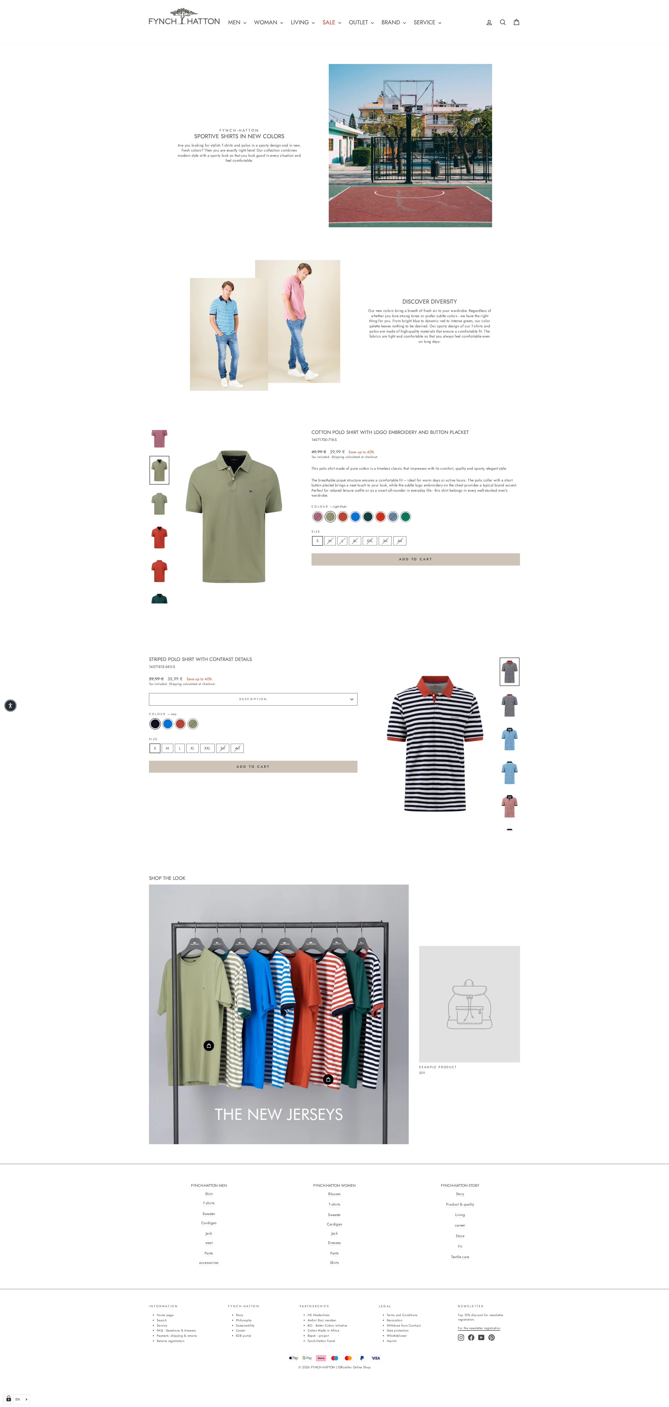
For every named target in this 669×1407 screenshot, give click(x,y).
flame (380, 516)
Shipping (338, 457)
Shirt (209, 1193)
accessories (208, 1262)
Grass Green (405, 516)
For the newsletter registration (479, 1328)
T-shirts (209, 1203)
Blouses (334, 1193)
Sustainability (245, 1325)
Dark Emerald (368, 516)
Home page (165, 1315)
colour (329, 507)
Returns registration (170, 1341)
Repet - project (318, 1335)
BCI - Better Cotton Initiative (327, 1325)
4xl (399, 540)
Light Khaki (330, 516)
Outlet (359, 22)
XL (355, 540)
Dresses (334, 1242)
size (316, 532)
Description (253, 699)
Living (460, 1214)
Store (460, 1236)
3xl (385, 540)
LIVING (301, 22)
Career (240, 1330)
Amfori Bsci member (322, 1320)
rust (343, 516)
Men (235, 22)
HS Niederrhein (319, 1315)
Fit (460, 1246)
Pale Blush (318, 516)
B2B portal (243, 1335)
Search (161, 1320)
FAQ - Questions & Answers (176, 1330)
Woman (266, 22)
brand (392, 22)
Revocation (394, 1320)
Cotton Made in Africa (323, 1330)
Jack (209, 1233)
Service (425, 22)
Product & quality (460, 1204)
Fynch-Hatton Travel (321, 1341)
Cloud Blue (393, 516)
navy (155, 724)
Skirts (334, 1262)
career (460, 1225)
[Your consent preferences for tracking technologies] (8, 1398)
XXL (370, 540)
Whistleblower (397, 1335)
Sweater (209, 1213)
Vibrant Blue (355, 516)
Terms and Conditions (402, 1315)
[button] (10, 705)
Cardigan (209, 1222)
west (208, 1242)
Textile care (460, 1256)
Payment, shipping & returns (177, 1335)
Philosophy (244, 1320)
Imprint (391, 1341)
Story (460, 1193)
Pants (209, 1253)
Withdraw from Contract (404, 1325)
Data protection (398, 1330)
